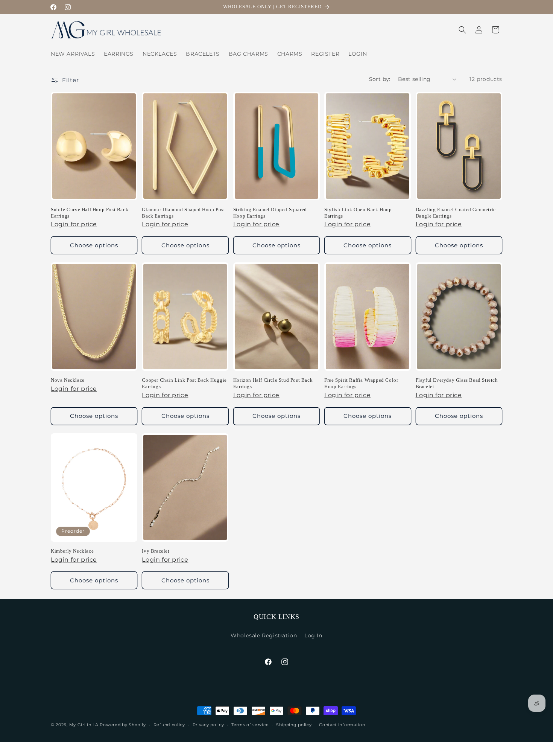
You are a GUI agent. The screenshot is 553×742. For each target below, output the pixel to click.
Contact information (342, 724)
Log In (313, 635)
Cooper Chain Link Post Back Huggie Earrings (184, 383)
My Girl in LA (84, 724)
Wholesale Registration (264, 635)
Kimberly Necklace (72, 551)
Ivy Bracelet (155, 551)
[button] (462, 29)
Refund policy (169, 724)
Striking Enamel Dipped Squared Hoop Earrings (270, 213)
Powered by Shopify (123, 724)
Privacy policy (208, 724)
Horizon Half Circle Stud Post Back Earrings (273, 383)
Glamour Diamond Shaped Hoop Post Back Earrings (183, 213)
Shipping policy (294, 724)
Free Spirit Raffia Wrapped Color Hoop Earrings (361, 383)
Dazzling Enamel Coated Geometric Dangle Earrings (456, 213)
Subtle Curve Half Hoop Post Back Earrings (89, 213)
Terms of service (250, 724)
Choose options (94, 245)
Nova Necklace (68, 380)
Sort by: (379, 79)
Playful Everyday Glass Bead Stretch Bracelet (457, 383)
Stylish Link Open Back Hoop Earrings (358, 213)
